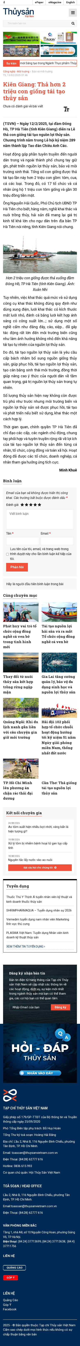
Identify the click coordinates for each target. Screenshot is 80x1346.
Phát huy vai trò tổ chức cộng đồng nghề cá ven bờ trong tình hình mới (20, 636)
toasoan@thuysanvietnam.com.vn (35, 1153)
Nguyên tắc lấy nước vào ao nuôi (30, 860)
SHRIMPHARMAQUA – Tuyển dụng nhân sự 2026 (39, 910)
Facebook (9, 1309)
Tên (10, 533)
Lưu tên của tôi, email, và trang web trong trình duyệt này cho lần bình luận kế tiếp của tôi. (40, 554)
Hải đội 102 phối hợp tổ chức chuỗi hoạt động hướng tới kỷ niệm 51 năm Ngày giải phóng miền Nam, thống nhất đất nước (59, 737)
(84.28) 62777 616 (31, 1159)
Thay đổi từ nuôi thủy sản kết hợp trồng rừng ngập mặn (18, 684)
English (70, 2)
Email (46, 533)
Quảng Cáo (10, 1300)
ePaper (39, 2)
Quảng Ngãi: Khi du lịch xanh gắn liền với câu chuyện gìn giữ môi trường (20, 729)
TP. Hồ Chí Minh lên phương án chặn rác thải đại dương (18, 790)
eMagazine (54, 2)
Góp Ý (7, 1305)
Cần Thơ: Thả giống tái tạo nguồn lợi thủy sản (59, 787)
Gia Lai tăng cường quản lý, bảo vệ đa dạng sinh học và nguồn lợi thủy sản (58, 684)
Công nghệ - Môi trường (16, 71)
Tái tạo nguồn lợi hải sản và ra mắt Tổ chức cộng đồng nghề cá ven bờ (58, 634)
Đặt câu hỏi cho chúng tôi (38, 867)
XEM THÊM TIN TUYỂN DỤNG (25, 946)
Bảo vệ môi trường (42, 71)
